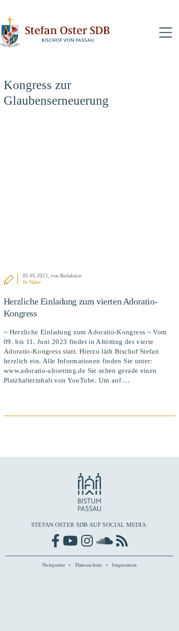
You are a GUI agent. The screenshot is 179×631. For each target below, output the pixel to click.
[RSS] (122, 540)
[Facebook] (55, 540)
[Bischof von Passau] (55, 32)
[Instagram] (87, 540)
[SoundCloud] (104, 540)
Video (35, 282)
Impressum (124, 565)
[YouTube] (70, 540)
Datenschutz (88, 565)
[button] (165, 32)
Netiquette (53, 565)
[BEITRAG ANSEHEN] (89, 195)
